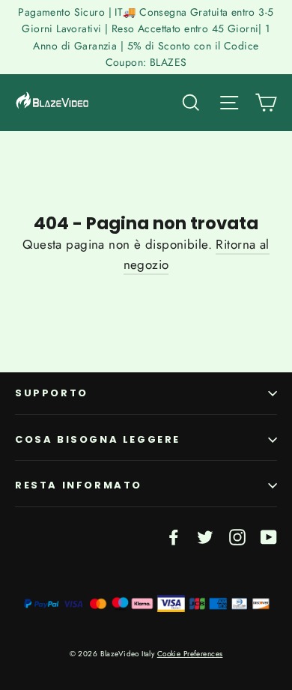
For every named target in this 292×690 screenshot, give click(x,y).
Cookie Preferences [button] (190, 653)
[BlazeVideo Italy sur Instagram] (237, 536)
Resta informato (78, 485)
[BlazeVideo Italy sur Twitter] (205, 536)
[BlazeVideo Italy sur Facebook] (173, 536)
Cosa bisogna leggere (97, 439)
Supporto (51, 393)
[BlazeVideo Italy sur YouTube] (269, 536)
